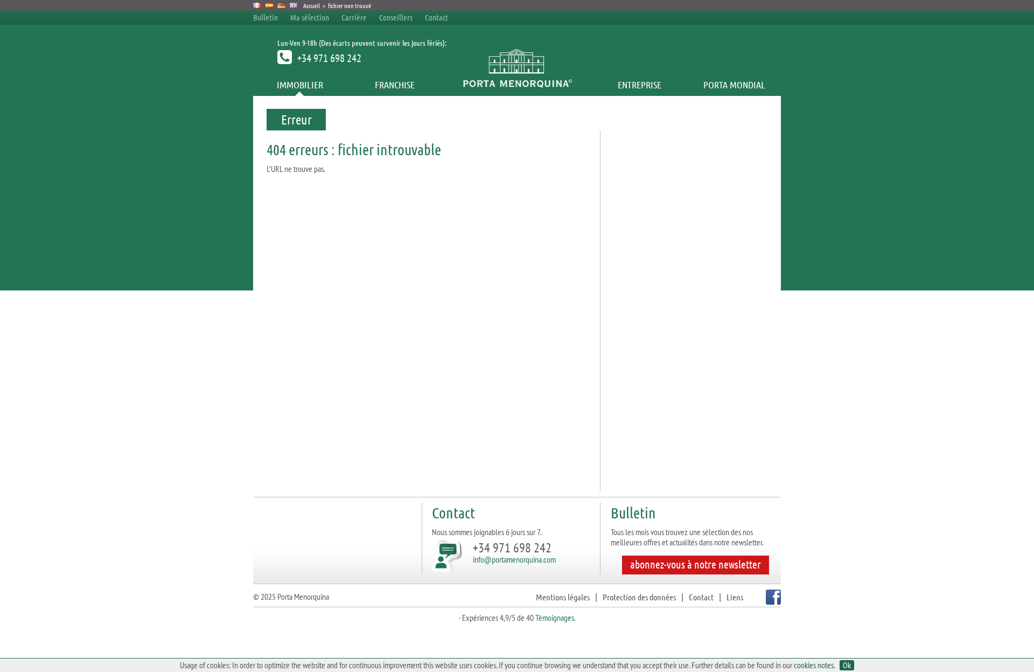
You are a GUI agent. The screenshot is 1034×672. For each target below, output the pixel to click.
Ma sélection (309, 17)
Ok (847, 665)
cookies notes (814, 665)
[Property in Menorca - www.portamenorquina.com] (294, 5)
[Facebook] (772, 601)
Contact (436, 17)
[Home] (517, 85)
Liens (734, 597)
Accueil (311, 5)
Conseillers (396, 17)
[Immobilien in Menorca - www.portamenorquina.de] (281, 5)
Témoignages (554, 617)
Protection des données (639, 597)
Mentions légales (563, 597)
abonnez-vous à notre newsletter (695, 564)
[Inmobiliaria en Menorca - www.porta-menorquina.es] (270, 5)
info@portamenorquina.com (514, 559)
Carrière (354, 17)
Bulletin (265, 17)
